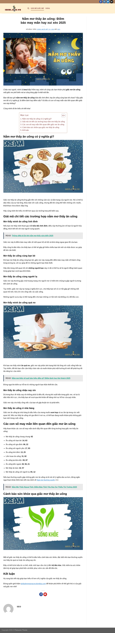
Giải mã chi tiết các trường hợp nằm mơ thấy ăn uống (43, 122)
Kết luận (25, 130)
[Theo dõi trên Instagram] (104, 1)
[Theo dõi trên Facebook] (100, 1)
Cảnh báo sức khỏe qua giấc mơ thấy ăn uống (40, 127)
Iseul (47, 8)
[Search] (28, 8)
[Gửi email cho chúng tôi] (111, 1)
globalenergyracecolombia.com (33, 584)
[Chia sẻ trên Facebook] (41, 594)
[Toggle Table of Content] (62, 115)
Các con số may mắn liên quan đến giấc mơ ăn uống (43, 124)
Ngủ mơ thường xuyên (46, 480)
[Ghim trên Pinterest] (45, 594)
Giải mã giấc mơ (37, 8)
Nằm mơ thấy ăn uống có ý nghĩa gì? (36, 119)
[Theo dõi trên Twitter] (108, 1)
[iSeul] (13, 8)
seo (58, 29)
